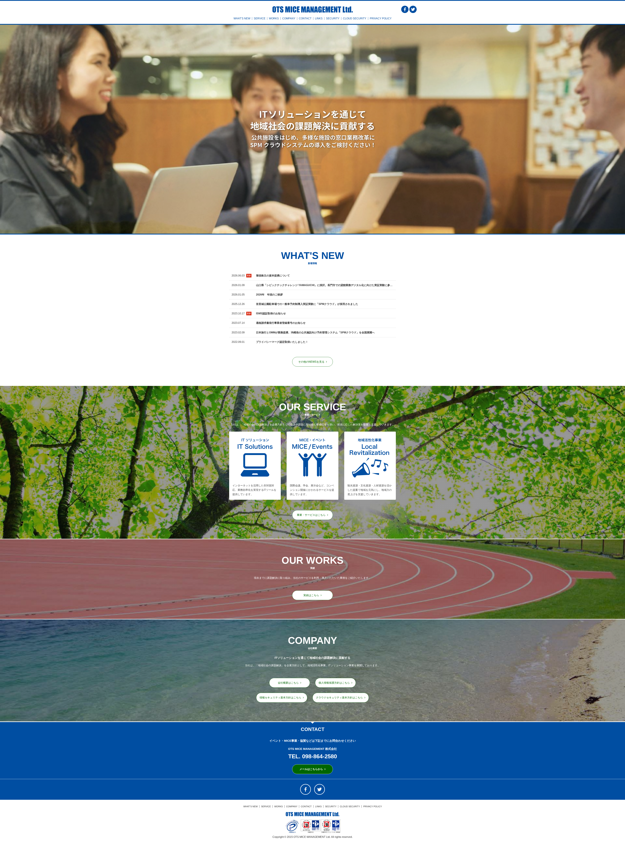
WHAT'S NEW (242, 18)
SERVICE (259, 18)
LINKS (319, 18)
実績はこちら (311, 595)
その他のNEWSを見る (311, 361)
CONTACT (305, 18)
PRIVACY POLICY (381, 18)
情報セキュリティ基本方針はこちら (280, 697)
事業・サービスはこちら (311, 515)
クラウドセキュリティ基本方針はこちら (339, 697)
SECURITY (333, 18)
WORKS (274, 18)
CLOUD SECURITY (354, 18)
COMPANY (288, 18)
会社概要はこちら (288, 682)
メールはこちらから (311, 769)
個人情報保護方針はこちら (334, 682)
